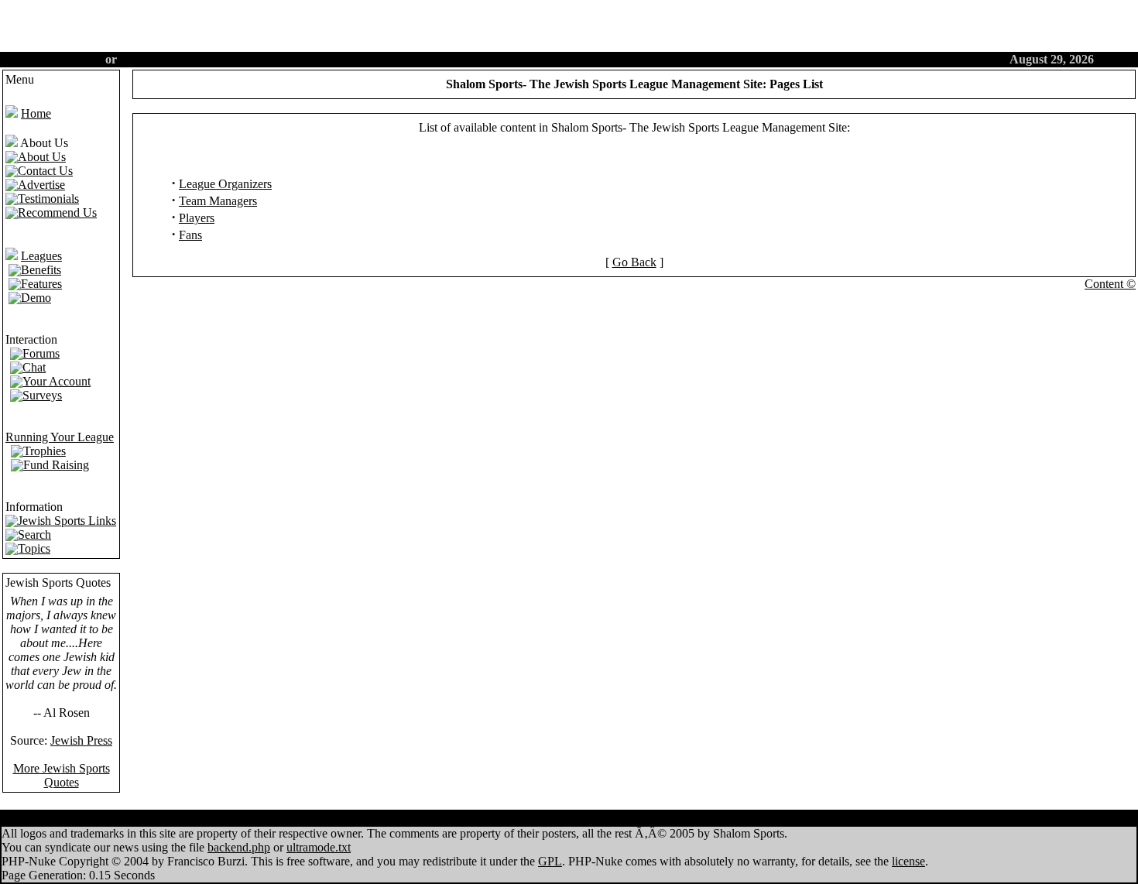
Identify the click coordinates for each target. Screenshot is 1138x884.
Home (384, 59)
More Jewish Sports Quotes (61, 775)
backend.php (238, 847)
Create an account (54, 59)
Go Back (634, 262)
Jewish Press (81, 740)
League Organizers (225, 183)
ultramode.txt (318, 847)
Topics (603, 818)
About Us (607, 59)
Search (667, 59)
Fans (190, 235)
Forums (546, 59)
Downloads (665, 818)
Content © (1110, 283)
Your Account (734, 59)
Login (135, 59)
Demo (493, 59)
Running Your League (59, 437)
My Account (538, 818)
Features (439, 59)
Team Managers (218, 200)
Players (196, 217)
